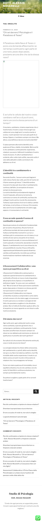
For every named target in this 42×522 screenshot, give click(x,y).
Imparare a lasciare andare (12, 448)
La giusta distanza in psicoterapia (15, 417)
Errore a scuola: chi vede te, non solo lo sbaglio (19, 413)
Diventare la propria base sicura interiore (17, 408)
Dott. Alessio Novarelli (14, 5)
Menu (22, 16)
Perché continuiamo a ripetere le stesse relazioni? (21, 404)
